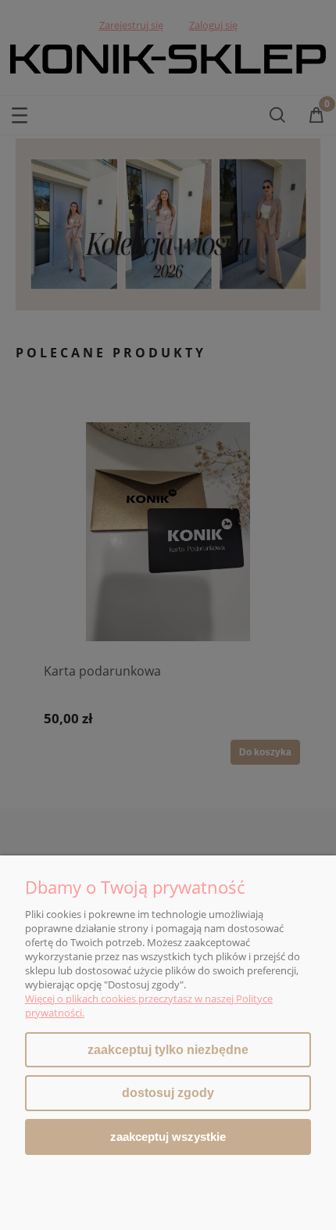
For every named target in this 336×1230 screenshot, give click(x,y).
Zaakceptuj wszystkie (168, 1136)
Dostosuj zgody (168, 1092)
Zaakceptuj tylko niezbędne (168, 1049)
